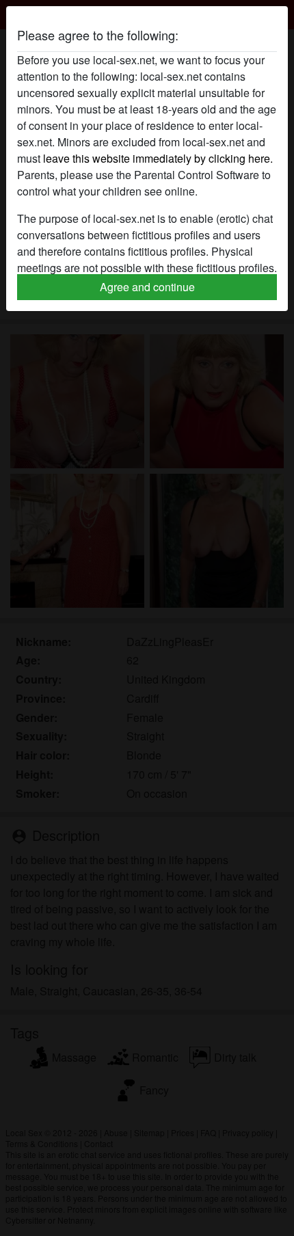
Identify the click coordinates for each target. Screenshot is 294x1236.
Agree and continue (147, 287)
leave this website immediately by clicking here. (158, 158)
